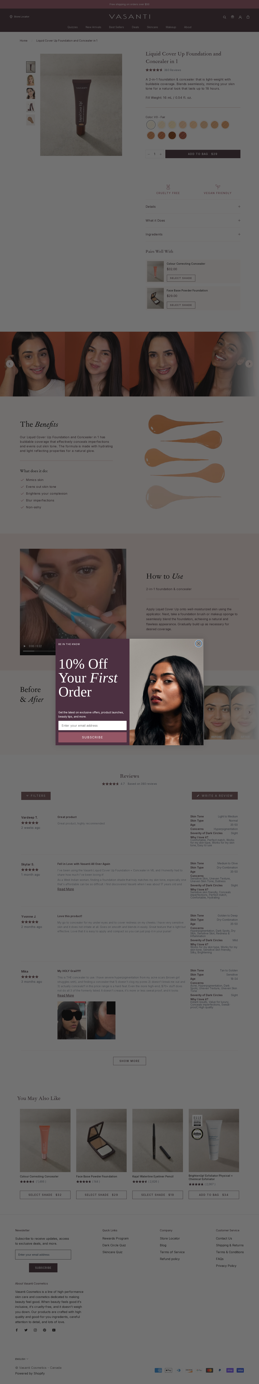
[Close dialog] (198, 643)
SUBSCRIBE (92, 737)
